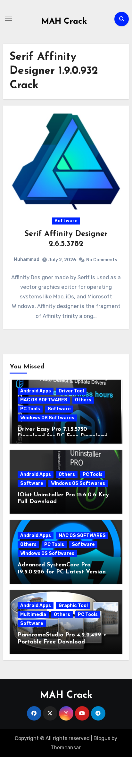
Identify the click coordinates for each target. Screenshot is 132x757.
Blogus (102, 738)
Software (66, 221)
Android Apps (35, 391)
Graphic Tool (73, 605)
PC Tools (30, 409)
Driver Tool (71, 391)
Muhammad (26, 259)
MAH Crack (64, 21)
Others (83, 400)
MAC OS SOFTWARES (43, 400)
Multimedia (33, 614)
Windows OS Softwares (47, 418)
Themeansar (65, 748)
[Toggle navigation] (8, 19)
